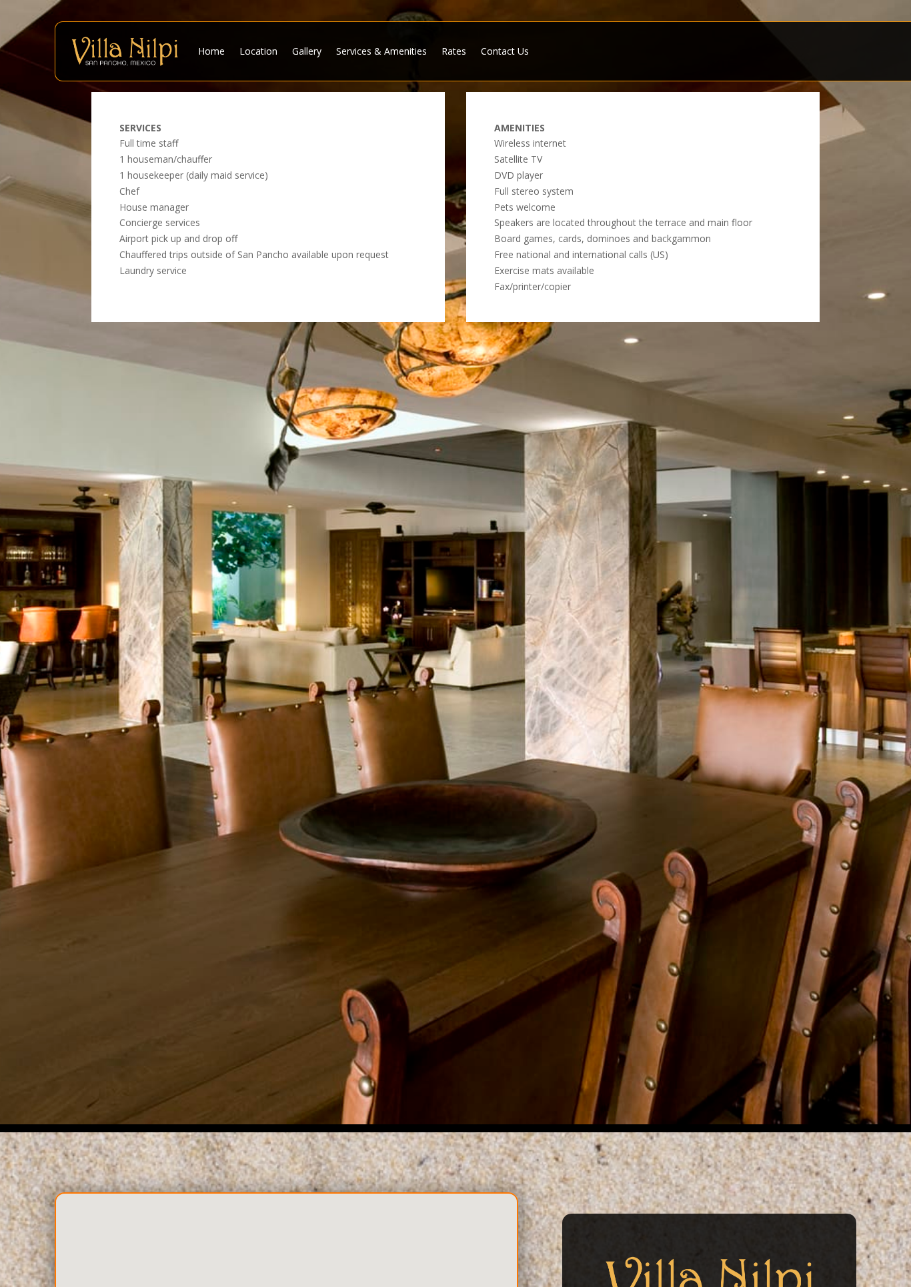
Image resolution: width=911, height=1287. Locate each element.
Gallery (306, 51)
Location (258, 51)
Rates (453, 51)
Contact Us (505, 51)
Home (211, 51)
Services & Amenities (381, 51)
